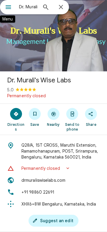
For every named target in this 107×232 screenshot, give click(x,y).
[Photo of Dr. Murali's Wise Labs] (53, 35)
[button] (53, 168)
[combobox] (28, 6)
